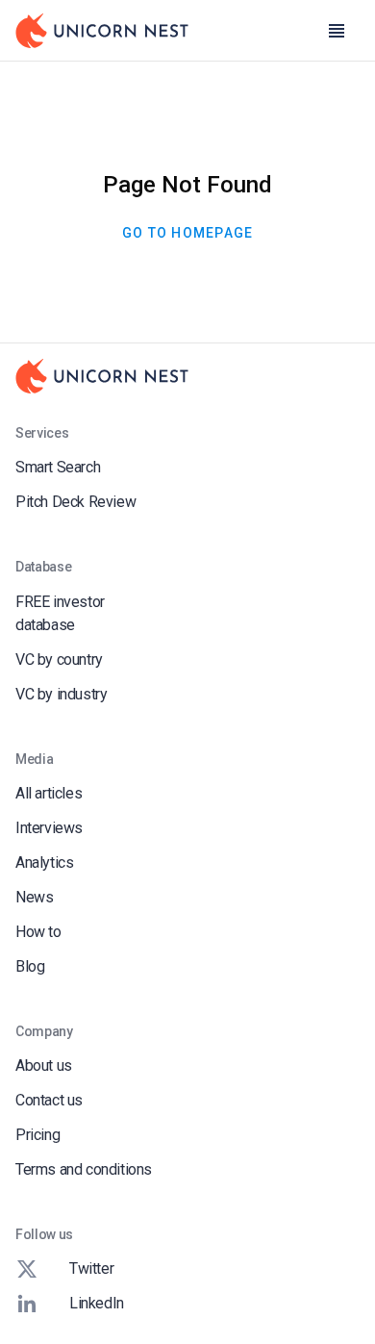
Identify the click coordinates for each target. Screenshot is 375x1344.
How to (38, 932)
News (34, 897)
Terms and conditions (83, 1169)
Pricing (37, 1135)
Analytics (44, 862)
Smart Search (57, 467)
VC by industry (61, 694)
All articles (48, 793)
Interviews (49, 828)
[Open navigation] (336, 30)
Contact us (49, 1100)
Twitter (91, 1268)
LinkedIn (96, 1303)
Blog (29, 966)
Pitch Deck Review (75, 502)
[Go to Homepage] (101, 30)
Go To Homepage (188, 233)
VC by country (59, 659)
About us (43, 1065)
